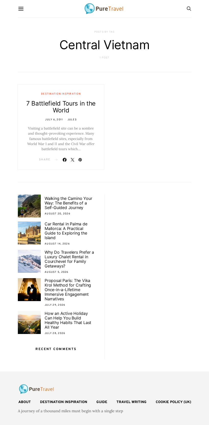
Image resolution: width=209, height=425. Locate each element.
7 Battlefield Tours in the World (61, 107)
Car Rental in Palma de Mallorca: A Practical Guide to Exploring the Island (66, 230)
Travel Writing (131, 402)
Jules (72, 119)
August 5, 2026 (57, 272)
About (24, 402)
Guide (101, 402)
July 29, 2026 (55, 305)
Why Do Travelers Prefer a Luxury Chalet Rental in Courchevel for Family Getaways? (69, 259)
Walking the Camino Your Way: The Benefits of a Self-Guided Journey (68, 203)
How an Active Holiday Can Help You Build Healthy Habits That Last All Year (68, 320)
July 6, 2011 (54, 119)
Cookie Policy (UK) (173, 402)
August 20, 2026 (57, 213)
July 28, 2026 (55, 333)
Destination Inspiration (61, 94)
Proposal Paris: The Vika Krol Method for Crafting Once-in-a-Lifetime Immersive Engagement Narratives (68, 289)
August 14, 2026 (57, 244)
